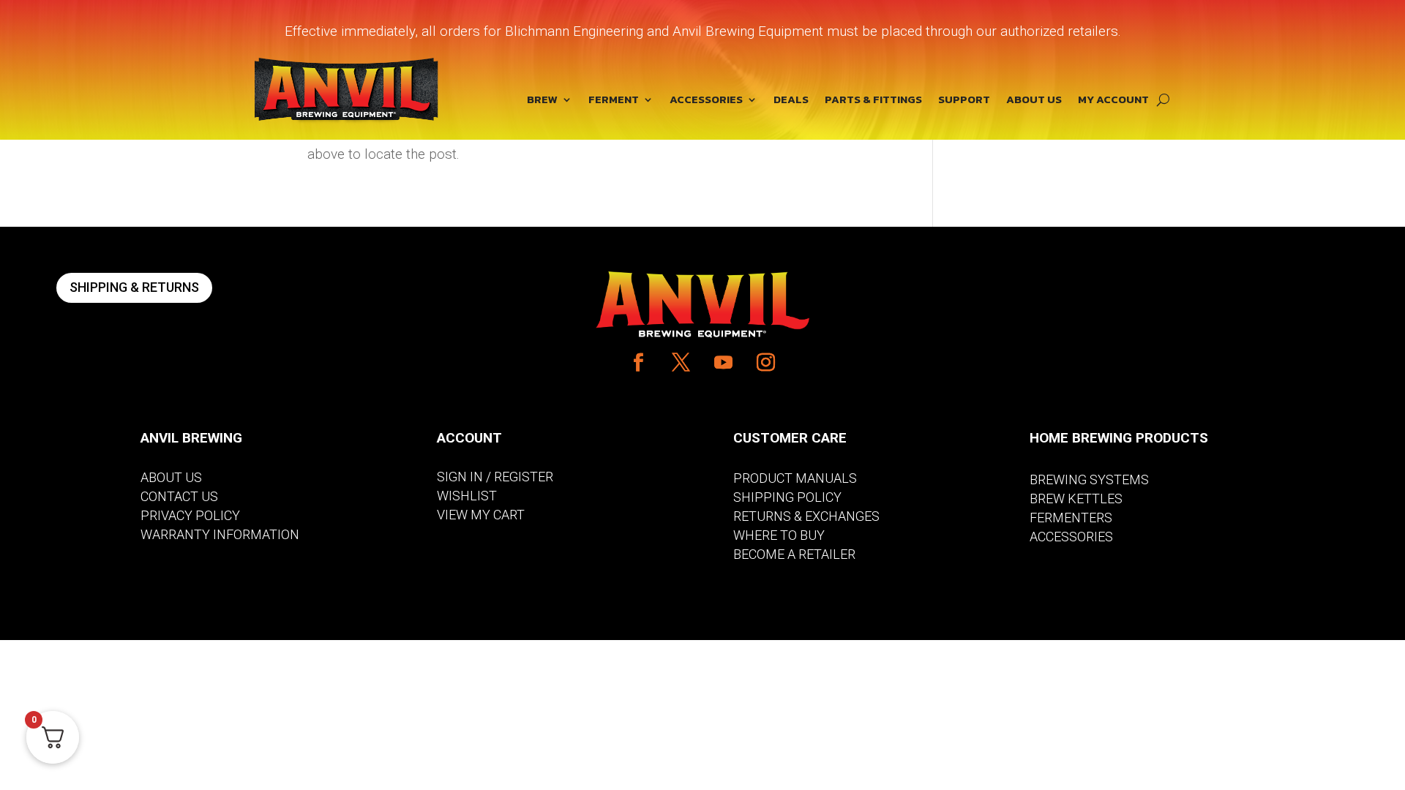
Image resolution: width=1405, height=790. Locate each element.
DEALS (791, 101)
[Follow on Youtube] (723, 363)
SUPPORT (964, 101)
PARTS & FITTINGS (873, 101)
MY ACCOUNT (1113, 101)
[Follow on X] (681, 363)
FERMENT (613, 101)
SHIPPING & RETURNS (134, 287)
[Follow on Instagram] (766, 363)
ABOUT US (1034, 101)
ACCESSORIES (706, 101)
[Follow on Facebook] (639, 363)
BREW (542, 101)
